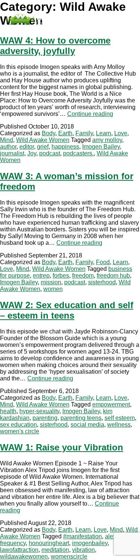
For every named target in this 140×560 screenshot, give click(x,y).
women (53, 289)
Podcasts (32, 32)
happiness (65, 146)
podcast (49, 153)
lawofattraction (19, 550)
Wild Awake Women (42, 140)
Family (84, 133)
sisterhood (102, 282)
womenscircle (69, 556)
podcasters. (78, 153)
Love (120, 133)
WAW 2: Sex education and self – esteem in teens (66, 310)
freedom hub (113, 275)
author (8, 146)
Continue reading (90, 114)
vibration (83, 550)
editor (26, 146)
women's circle (19, 431)
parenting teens (81, 418)
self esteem (120, 418)
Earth (65, 133)
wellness (119, 424)
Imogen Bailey (101, 146)
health (8, 411)
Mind (6, 140)
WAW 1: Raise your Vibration (61, 447)
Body (48, 133)
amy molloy (107, 140)
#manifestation (82, 536)
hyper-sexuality (39, 411)
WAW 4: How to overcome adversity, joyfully (55, 45)
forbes (61, 275)
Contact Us (60, 32)
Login (84, 32)
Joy (31, 153)
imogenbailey (90, 543)
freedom (83, 275)
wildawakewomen (24, 556)
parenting (44, 418)
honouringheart (49, 543)
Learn (103, 133)
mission (51, 282)
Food (103, 262)
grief (43, 146)
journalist (12, 153)
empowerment (111, 404)
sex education (18, 424)
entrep (41, 275)
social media (87, 424)
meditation (55, 550)
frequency (13, 543)
